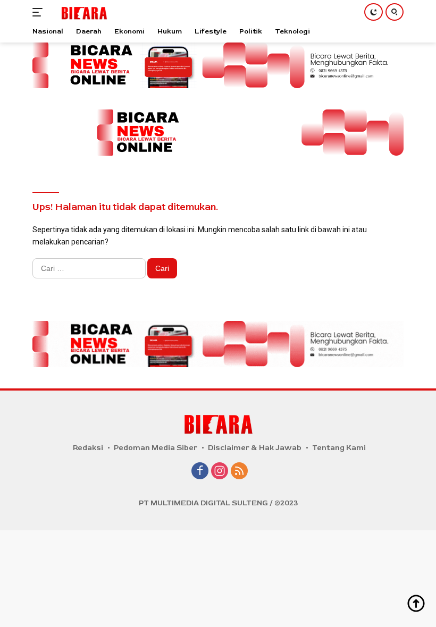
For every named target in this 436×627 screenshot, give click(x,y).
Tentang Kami (339, 447)
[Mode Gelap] (373, 12)
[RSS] (239, 471)
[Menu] (39, 12)
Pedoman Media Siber (155, 447)
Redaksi (88, 447)
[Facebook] (199, 471)
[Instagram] (219, 471)
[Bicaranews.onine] (82, 12)
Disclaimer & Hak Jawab (254, 447)
